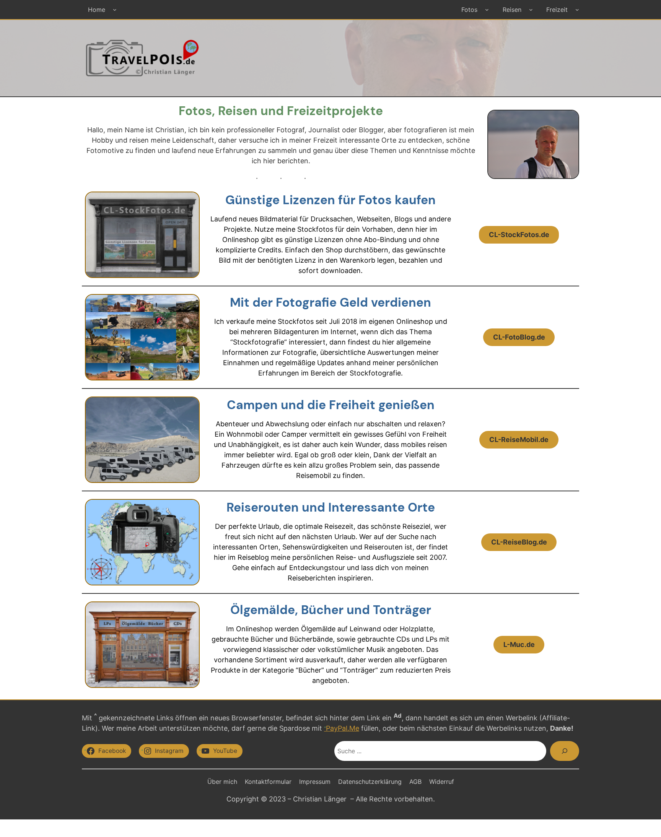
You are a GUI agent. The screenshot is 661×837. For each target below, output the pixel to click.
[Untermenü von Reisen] (531, 9)
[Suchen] (564, 751)
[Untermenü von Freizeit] (577, 9)
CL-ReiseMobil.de (519, 440)
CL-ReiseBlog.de (519, 542)
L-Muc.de (519, 644)
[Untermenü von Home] (115, 9)
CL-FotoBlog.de (519, 337)
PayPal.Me (342, 728)
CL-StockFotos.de (519, 235)
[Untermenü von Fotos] (487, 9)
